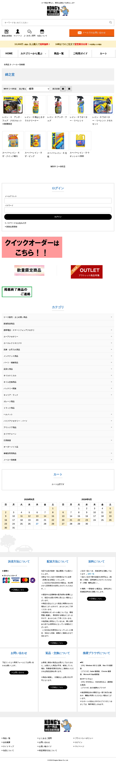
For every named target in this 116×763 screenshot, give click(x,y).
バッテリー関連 (10, 388)
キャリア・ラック (11, 395)
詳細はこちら (18, 590)
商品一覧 (59, 53)
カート (103, 53)
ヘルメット (8, 414)
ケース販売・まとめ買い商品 (15, 317)
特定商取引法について (48, 750)
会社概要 (6, 742)
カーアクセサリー (11, 337)
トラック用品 (9, 408)
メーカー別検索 (18, 64)
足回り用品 (8, 369)
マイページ (79, 746)
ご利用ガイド (80, 53)
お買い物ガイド (45, 746)
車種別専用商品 (10, 453)
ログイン (78, 742)
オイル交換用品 (10, 382)
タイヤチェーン (10, 434)
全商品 (6, 64)
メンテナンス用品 (11, 356)
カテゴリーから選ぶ (31, 53)
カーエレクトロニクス (13, 343)
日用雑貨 (7, 440)
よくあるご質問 (45, 738)
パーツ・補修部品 (11, 363)
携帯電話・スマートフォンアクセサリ (19, 330)
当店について (8, 750)
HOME (9, 53)
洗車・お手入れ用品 (12, 350)
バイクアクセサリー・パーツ (15, 421)
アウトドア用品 (10, 427)
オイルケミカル (10, 375)
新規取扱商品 (9, 324)
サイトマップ (8, 746)
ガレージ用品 (9, 401)
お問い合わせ (18, 672)
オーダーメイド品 (11, 447)
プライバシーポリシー (84, 738)
